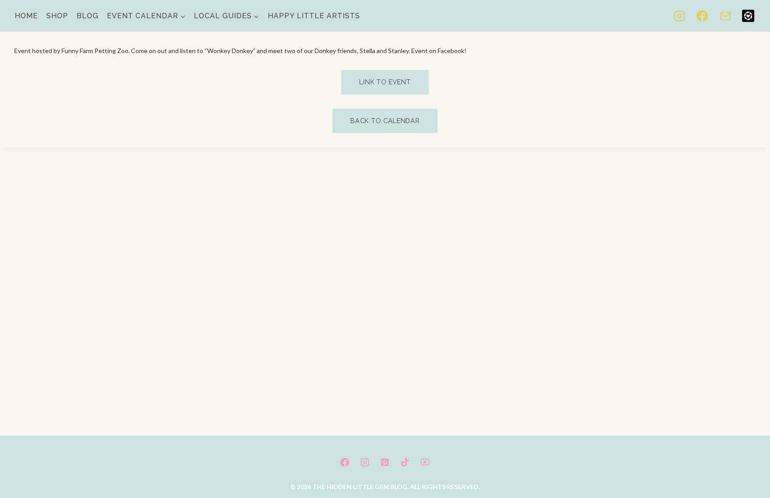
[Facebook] (702, 16)
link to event (384, 82)
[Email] (725, 16)
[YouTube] (425, 462)
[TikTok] (405, 462)
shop (57, 16)
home (26, 16)
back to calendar (384, 120)
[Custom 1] (748, 16)
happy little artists (314, 16)
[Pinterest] (384, 462)
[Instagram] (679, 16)
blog (87, 16)
